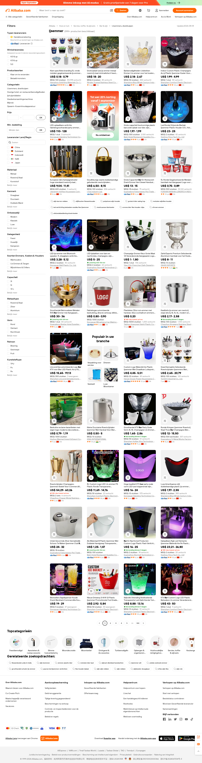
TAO (122, 750)
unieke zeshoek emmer (158, 663)
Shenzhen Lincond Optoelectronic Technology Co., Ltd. (66, 379)
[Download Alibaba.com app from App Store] (167, 738)
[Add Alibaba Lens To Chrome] (49, 738)
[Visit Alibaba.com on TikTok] (191, 719)
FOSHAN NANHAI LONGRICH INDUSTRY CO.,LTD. (177, 191)
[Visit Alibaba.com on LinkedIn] (169, 719)
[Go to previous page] (99, 623)
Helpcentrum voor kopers (134, 688)
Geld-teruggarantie (53, 693)
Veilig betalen (50, 688)
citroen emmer (158, 207)
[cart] (149, 11)
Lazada (101, 750)
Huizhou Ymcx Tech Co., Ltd (172, 137)
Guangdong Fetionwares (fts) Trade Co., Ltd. (140, 191)
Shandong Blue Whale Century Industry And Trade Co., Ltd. (140, 82)
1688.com (73, 750)
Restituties (128, 704)
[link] (198, 737)
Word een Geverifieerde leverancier (178, 704)
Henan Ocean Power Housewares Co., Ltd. (140, 379)
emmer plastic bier (65, 663)
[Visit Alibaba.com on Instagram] (180, 719)
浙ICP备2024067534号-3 (171, 759)
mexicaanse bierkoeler (105, 207)
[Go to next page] (143, 623)
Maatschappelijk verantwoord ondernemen (18, 699)
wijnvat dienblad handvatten (112, 663)
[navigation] (26, 325)
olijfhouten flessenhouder (85, 201)
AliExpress (61, 750)
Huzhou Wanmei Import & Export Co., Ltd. (66, 439)
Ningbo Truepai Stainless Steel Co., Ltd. (103, 82)
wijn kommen (45, 663)
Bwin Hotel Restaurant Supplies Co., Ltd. (140, 137)
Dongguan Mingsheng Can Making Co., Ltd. (103, 322)
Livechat (127, 693)
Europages (141, 750)
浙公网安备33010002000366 (146, 759)
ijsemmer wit (136, 663)
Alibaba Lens (11, 738)
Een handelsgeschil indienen (135, 698)
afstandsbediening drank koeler (65, 213)
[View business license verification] (125, 759)
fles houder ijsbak (82, 669)
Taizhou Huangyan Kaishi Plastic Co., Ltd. (140, 324)
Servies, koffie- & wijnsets (84, 26)
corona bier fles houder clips (133, 207)
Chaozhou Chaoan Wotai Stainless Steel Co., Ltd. (66, 498)
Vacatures (9, 706)
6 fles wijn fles (163, 669)
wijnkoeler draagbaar (141, 669)
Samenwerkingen (170, 709)
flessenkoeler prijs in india (22, 663)
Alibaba (52, 26)
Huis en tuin (64, 26)
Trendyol (130, 750)
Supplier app (109, 738)
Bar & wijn (103, 26)
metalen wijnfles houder (162, 201)
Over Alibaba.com (13, 682)
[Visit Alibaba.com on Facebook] (164, 719)
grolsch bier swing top (136, 201)
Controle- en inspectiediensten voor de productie (61, 710)
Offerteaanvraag (91, 693)
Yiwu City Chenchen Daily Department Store (140, 265)
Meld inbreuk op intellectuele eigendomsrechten (135, 710)
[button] (111, 10)
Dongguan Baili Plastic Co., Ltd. (63, 265)
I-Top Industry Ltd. (94, 191)
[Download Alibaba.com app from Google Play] (187, 738)
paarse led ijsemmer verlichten (55, 669)
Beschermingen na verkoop (56, 704)
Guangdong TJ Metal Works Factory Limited (177, 439)
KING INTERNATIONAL (96, 439)
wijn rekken (121, 669)
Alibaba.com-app (148, 738)
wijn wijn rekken (103, 669)
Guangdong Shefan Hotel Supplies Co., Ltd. (66, 324)
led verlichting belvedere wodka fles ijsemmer (71, 207)
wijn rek (179, 669)
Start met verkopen (171, 693)
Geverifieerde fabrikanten (95, 688)
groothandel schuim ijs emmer (23, 669)
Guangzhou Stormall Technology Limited (103, 267)
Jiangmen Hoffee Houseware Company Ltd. (66, 191)
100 (137, 623)
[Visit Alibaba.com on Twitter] (175, 719)
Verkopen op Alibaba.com (173, 688)
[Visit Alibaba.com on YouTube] (186, 719)
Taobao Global (112, 750)
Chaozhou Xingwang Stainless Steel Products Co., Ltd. (177, 324)
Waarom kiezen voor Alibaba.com (19, 688)
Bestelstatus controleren (173, 698)
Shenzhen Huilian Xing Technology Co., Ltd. (140, 441)
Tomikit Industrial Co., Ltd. (172, 379)
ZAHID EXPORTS (168, 265)
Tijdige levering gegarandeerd (57, 698)
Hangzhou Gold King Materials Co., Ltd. (66, 82)
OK (40, 117)
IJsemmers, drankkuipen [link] (122, 26)
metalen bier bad (87, 663)
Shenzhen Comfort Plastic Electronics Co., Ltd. (177, 82)
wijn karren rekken (60, 201)
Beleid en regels (52, 716)
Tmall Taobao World (87, 750)
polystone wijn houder (111, 201)
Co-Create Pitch (12, 693)
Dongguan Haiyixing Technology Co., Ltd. (66, 137)
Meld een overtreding (132, 716)
